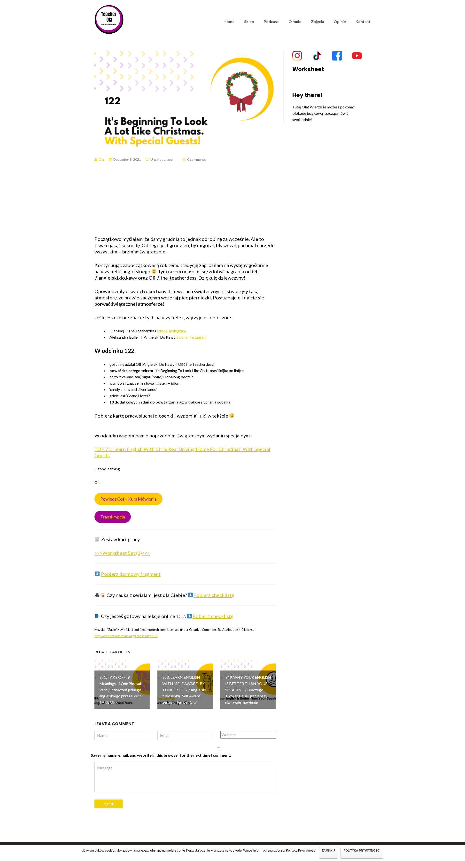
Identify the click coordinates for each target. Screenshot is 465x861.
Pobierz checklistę (213, 595)
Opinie (340, 21)
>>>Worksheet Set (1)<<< (122, 553)
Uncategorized (161, 159)
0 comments (196, 159)
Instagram (177, 330)
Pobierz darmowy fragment (131, 574)
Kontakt (363, 21)
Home (229, 21)
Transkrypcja (112, 516)
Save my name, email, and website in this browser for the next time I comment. (161, 755)
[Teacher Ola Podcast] (109, 18)
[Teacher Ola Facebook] (337, 56)
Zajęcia (317, 21)
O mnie (294, 21)
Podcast (271, 21)
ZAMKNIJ (328, 850)
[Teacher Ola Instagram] (297, 56)
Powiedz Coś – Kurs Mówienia (128, 499)
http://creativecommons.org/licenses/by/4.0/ (126, 636)
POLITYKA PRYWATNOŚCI (362, 850)
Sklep (249, 21)
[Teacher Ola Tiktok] (317, 56)
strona (162, 330)
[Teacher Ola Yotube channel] (357, 56)
